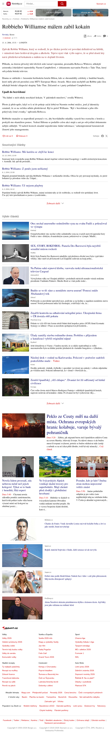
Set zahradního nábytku (89, 697)
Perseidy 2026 (56, 692)
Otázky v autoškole (83, 682)
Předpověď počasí (40, 692)
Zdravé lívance (8, 674)
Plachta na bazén (36, 697)
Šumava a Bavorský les (48, 674)
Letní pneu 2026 (82, 667)
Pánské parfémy (61, 710)
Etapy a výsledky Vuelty (48, 642)
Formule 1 (79, 653)
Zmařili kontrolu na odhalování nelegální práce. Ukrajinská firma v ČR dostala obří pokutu (66, 314)
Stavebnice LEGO (46, 706)
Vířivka (60, 701)
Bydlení (33, 342)
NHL (77, 657)
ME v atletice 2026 (83, 649)
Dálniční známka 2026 (84, 670)
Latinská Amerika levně (48, 682)
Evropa (33, 387)
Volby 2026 (7, 638)
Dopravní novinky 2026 (85, 674)
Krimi (33, 365)
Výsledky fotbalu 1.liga (84, 642)
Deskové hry (89, 706)
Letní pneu (77, 706)
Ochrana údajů (83, 720)
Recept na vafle (8, 682)
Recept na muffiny (10, 670)
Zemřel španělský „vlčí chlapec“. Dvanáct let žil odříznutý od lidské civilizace (68, 381)
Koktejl (33, 230)
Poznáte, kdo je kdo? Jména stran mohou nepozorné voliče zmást (91, 484)
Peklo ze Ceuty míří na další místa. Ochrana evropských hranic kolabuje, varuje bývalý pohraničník (74, 424)
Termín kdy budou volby (12, 649)
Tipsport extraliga (82, 646)
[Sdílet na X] (106, 136)
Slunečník (62, 697)
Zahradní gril (50, 701)
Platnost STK (80, 685)
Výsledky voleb (8, 646)
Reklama (25, 720)
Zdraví (33, 297)
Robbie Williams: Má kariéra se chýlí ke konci (28, 152)
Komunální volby (9, 657)
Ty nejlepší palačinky (11, 667)
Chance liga (80, 638)
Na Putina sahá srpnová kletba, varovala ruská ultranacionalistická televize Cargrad (67, 269)
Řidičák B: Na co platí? (84, 678)
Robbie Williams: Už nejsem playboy (22, 185)
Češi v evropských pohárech (90, 692)
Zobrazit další (53, 203)
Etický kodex (69, 720)
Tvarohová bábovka (10, 678)
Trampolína (51, 697)
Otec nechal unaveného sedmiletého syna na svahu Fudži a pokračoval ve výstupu (69, 225)
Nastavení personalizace (55, 723)
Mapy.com (25, 692)
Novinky (5, 34)
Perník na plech (8, 685)
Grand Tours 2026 (46, 657)
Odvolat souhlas (98, 720)
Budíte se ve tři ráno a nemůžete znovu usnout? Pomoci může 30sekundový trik (64, 292)
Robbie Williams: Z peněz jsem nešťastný (25, 168)
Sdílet (99, 36)
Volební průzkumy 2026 (12, 642)
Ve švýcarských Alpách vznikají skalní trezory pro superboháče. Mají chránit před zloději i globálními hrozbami (53, 487)
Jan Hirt (42, 646)
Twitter (16, 720)
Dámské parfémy (63, 706)
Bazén (24, 697)
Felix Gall (43, 653)
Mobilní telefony (30, 706)
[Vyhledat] (62, 3)
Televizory (101, 706)
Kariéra (34, 720)
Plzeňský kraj (36, 320)
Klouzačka (73, 697)
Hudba (33, 253)
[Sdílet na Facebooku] (102, 136)
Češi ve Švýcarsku (46, 678)
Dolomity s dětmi (46, 685)
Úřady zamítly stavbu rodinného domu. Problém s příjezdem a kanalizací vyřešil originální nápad (64, 336)
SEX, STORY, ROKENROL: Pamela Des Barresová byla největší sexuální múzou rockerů (66, 247)
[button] (15, 231)
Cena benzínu (70, 692)
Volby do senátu (9, 653)
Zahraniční (35, 275)
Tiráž (41, 720)
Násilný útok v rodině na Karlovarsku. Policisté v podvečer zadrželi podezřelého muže (68, 359)
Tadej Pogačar (45, 649)
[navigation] (3, 4)
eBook (89, 36)
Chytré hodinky (46, 710)
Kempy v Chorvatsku (47, 667)
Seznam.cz (101, 4)
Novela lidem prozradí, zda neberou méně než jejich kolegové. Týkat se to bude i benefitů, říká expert (17, 485)
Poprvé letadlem (45, 670)
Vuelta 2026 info (45, 638)
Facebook (7, 720)
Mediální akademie (54, 720)
